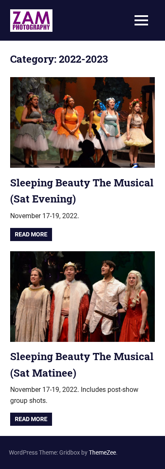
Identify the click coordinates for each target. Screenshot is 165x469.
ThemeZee (102, 452)
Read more (31, 234)
